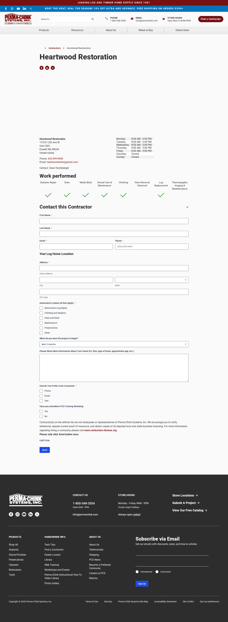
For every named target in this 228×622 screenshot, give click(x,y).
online (136, 514)
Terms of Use (92, 601)
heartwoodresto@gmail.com (62, 162)
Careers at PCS (97, 573)
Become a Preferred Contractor (100, 566)
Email (47, 396)
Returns (93, 578)
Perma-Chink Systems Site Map (133, 601)
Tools (12, 574)
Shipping (94, 554)
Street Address (46, 273)
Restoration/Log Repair (56, 308)
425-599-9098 (55, 158)
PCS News (95, 559)
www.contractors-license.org (100, 430)
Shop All (13, 544)
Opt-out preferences (209, 601)
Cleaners (13, 564)
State (117, 285)
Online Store (182, 30)
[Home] (41, 48)
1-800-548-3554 (118, 20)
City (41, 285)
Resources (77, 30)
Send (44, 450)
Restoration (15, 569)
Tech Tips (50, 544)
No (46, 416)
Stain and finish (52, 318)
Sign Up (142, 584)
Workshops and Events (57, 569)
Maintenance (51, 323)
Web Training (52, 564)
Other (47, 333)
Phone (48, 391)
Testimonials (96, 549)
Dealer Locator (52, 554)
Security (108, 601)
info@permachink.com (147, 20)
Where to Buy (146, 30)
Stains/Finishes (17, 554)
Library (48, 559)
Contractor (165, 572)
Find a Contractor (211, 19)
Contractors (55, 48)
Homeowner (146, 572)
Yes (46, 411)
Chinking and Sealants (55, 313)
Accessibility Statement (165, 601)
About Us (111, 30)
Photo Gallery (52, 583)
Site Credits (188, 601)
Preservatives (51, 328)
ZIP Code (44, 297)
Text (47, 401)
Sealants (13, 549)
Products (44, 30)
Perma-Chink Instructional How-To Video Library (63, 576)
